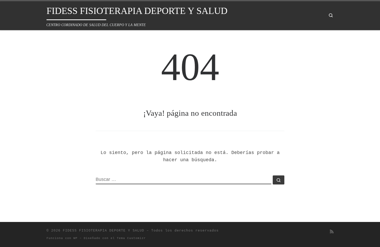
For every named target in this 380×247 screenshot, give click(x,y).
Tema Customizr (131, 238)
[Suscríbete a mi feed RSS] (331, 232)
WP (75, 238)
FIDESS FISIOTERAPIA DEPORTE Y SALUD (103, 231)
